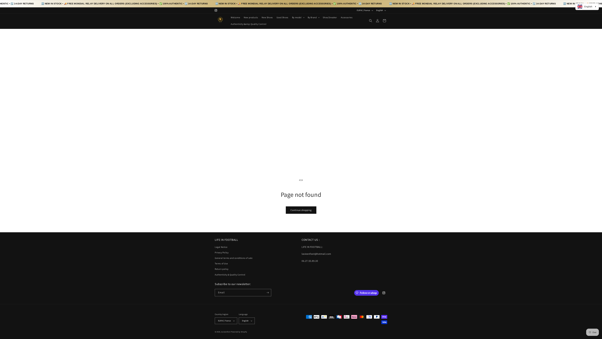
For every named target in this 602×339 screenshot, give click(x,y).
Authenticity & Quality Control (230, 274)
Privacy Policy (221, 252)
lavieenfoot (226, 332)
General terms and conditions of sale (234, 258)
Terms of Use (221, 263)
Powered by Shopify (239, 332)
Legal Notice (221, 247)
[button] (298, 17)
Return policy (221, 269)
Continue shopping (301, 210)
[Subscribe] (267, 292)
